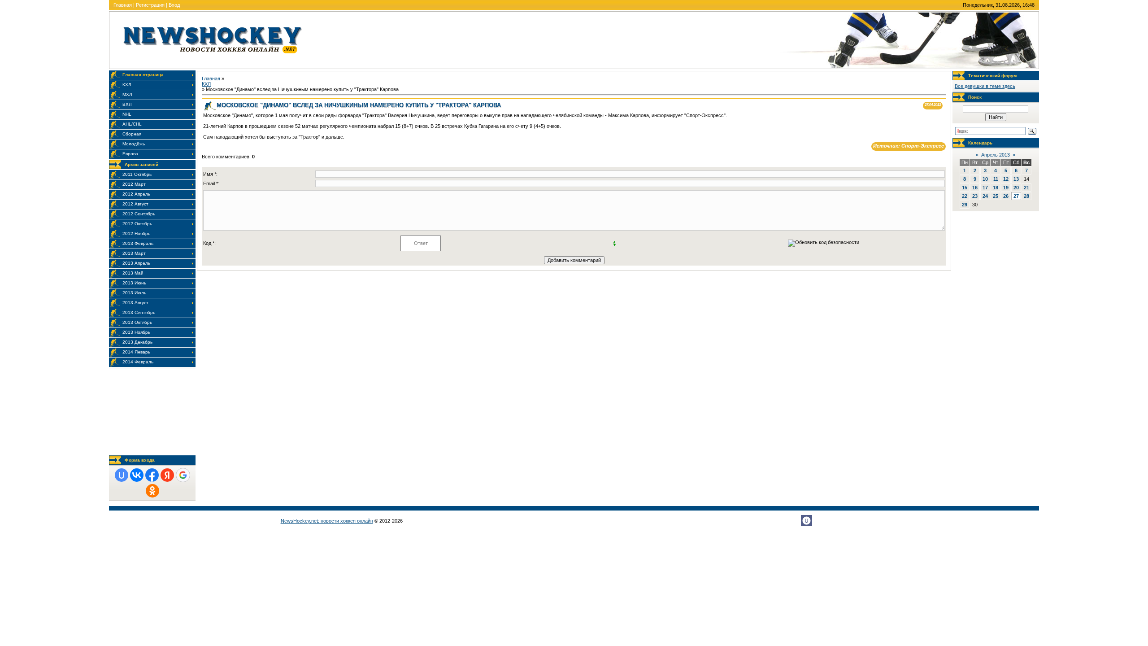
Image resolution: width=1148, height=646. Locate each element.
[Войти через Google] (183, 475)
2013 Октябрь (137, 322)
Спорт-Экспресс (922, 145)
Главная (122, 5)
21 (1026, 187)
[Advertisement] (152, 411)
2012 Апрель (136, 194)
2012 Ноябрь (136, 233)
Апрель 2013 (995, 154)
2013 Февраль (137, 243)
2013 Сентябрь (138, 312)
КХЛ (206, 84)
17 (985, 187)
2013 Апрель (136, 263)
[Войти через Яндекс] (167, 475)
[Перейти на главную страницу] (212, 55)
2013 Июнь (134, 282)
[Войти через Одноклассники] (152, 491)
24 (985, 196)
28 (1026, 196)
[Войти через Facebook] (152, 475)
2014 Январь (136, 351)
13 (1016, 179)
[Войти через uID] (121, 475)
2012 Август (135, 203)
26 (1006, 196)
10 (985, 179)
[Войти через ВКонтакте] (137, 475)
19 (1006, 187)
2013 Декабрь (137, 342)
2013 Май (133, 273)
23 (975, 196)
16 (975, 187)
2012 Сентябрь (138, 213)
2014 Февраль (137, 361)
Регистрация (150, 5)
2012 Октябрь (137, 223)
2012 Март (134, 184)
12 (1006, 179)
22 (964, 196)
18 (995, 187)
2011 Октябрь (137, 174)
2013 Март (134, 253)
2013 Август (135, 302)
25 (995, 196)
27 (1016, 196)
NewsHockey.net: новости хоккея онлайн (327, 521)
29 (964, 204)
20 (1016, 187)
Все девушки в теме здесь (985, 86)
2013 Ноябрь (136, 332)
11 (995, 179)
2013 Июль (134, 292)
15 (964, 187)
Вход (174, 5)
